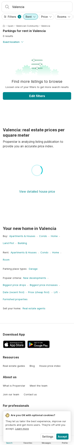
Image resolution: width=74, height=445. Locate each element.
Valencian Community (27, 26)
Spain (10, 26)
